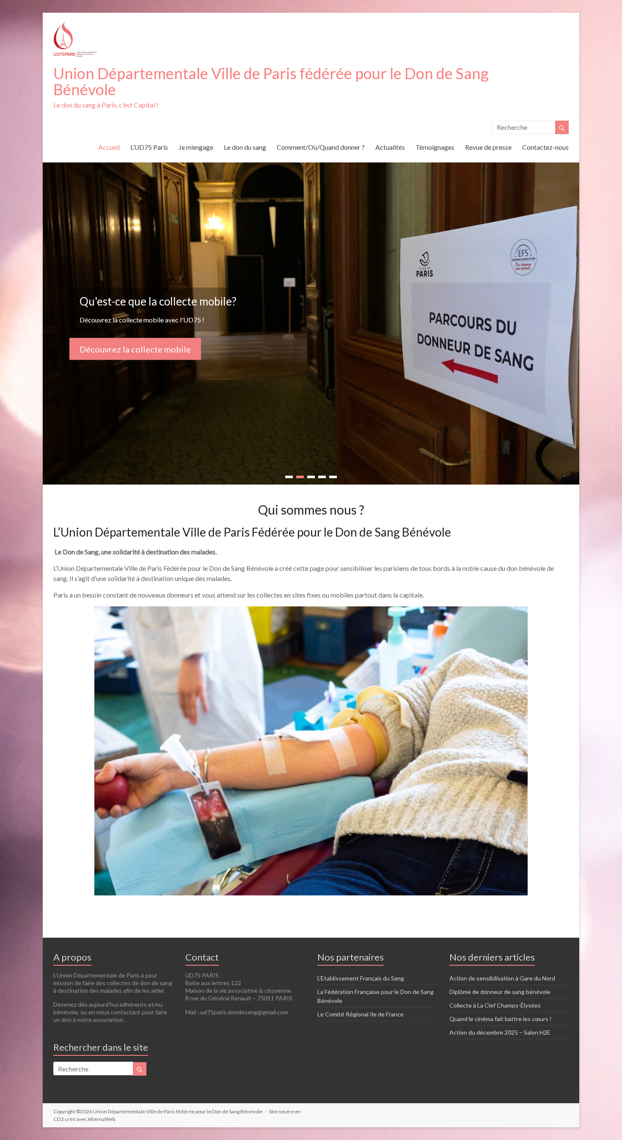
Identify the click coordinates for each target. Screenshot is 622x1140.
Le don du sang (245, 147)
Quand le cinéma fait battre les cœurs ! (500, 1018)
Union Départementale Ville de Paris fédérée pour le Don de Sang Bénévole (271, 81)
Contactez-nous (545, 147)
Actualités (390, 147)
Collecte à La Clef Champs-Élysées (495, 1005)
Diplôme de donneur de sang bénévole (499, 991)
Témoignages (435, 147)
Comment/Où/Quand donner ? (321, 147)
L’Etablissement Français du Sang (360, 978)
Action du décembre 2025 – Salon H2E (499, 1032)
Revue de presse (488, 147)
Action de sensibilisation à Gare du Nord (502, 978)
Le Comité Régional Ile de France (360, 1014)
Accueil (109, 147)
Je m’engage (196, 147)
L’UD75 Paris (149, 147)
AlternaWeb (101, 1119)
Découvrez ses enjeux (121, 354)
